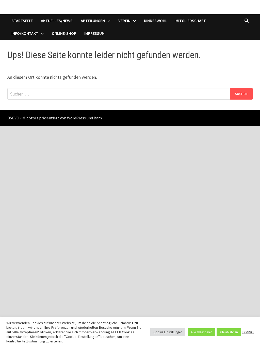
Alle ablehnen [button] (229, 332)
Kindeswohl (155, 20)
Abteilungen (93, 20)
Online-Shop (64, 33)
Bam (98, 117)
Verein (124, 20)
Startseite (22, 20)
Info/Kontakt (24, 33)
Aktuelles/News (57, 20)
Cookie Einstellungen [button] (167, 332)
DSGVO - (14, 117)
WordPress (76, 117)
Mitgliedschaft (190, 20)
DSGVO (248, 332)
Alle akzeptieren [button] (201, 332)
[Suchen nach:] (129, 94)
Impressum (94, 33)
